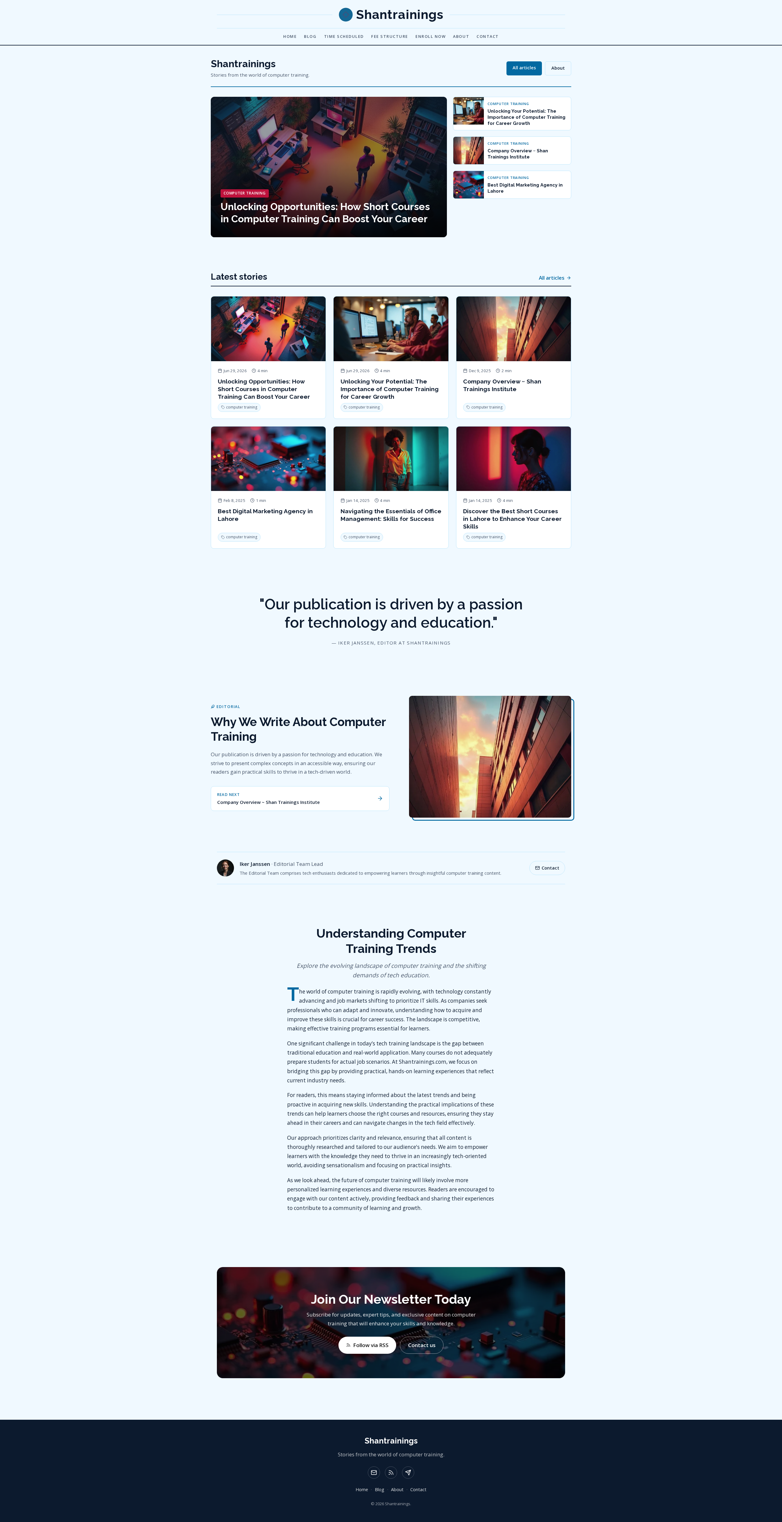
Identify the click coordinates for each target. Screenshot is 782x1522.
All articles (524, 68)
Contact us (422, 1345)
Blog (310, 36)
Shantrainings (391, 1440)
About (461, 36)
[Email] (374, 1472)
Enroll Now (430, 36)
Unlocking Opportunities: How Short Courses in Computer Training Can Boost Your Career (264, 389)
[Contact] (408, 1472)
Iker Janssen (254, 863)
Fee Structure (389, 36)
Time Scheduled (344, 36)
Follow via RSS (371, 1345)
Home (290, 36)
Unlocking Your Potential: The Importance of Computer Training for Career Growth (390, 389)
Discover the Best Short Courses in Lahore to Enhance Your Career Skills (512, 519)
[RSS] (391, 1472)
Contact (488, 36)
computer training (241, 407)
